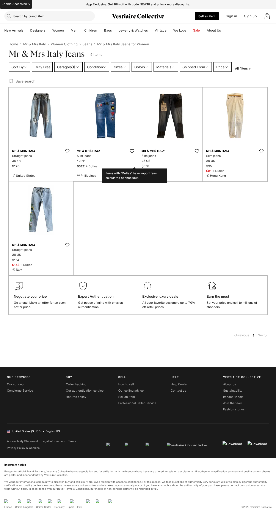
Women (58, 30)
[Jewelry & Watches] (151, 30)
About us (229, 384)
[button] (267, 16)
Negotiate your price (30, 296)
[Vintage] (170, 30)
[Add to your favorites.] (67, 151)
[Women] (67, 30)
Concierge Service (20, 390)
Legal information (52, 441)
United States (44, 507)
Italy (79, 507)
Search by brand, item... (30, 16)
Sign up (250, 16)
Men (74, 30)
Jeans (87, 44)
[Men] (81, 30)
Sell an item (206, 16)
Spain (71, 507)
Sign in (231, 16)
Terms (72, 441)
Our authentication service (85, 390)
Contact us (178, 390)
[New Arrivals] (26, 30)
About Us (214, 30)
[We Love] (189, 30)
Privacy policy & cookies (23, 448)
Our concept (16, 384)
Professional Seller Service (137, 403)
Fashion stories (234, 409)
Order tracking (76, 384)
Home (13, 44)
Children (90, 30)
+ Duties (91, 166)
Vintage (160, 30)
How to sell (126, 384)
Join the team (233, 403)
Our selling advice (131, 390)
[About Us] (224, 30)
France (8, 507)
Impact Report (233, 397)
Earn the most (218, 296)
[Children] (100, 30)
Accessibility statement (22, 441)
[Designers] (49, 30)
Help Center (179, 384)
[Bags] (115, 30)
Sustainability (232, 390)
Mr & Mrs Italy (34, 44)
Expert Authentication (96, 296)
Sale (196, 30)
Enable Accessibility (16, 4)
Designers (37, 30)
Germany (59, 507)
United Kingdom (24, 507)
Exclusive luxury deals (160, 296)
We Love (179, 30)
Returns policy (76, 397)
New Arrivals (13, 30)
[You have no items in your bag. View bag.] (267, 16)
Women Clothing (64, 44)
